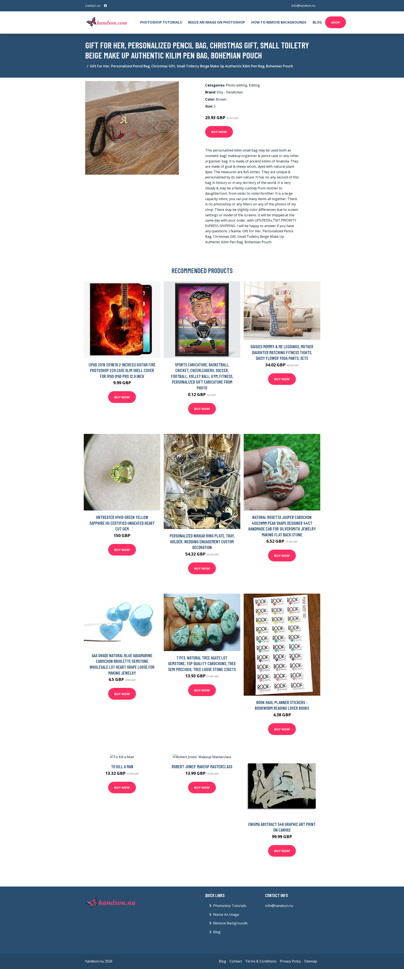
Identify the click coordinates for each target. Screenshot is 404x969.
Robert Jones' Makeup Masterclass (202, 766)
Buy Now (219, 132)
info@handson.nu (303, 6)
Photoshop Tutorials (161, 22)
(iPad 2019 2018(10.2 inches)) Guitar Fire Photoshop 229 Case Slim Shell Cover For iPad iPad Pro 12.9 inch (122, 370)
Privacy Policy (290, 961)
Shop (335, 22)
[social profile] (105, 6)
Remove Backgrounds (230, 923)
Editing (254, 85)
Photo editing (236, 85)
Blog (317, 22)
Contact (236, 961)
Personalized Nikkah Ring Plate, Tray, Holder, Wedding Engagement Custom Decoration (202, 541)
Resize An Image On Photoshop (216, 22)
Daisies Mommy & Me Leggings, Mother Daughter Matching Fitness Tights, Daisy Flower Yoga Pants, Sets (282, 352)
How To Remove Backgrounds (278, 22)
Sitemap (310, 961)
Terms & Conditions (260, 961)
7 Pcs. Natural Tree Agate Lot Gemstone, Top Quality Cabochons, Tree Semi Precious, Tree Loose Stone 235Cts (202, 663)
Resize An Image (226, 914)
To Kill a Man (122, 766)
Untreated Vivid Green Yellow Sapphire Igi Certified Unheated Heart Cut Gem (122, 522)
